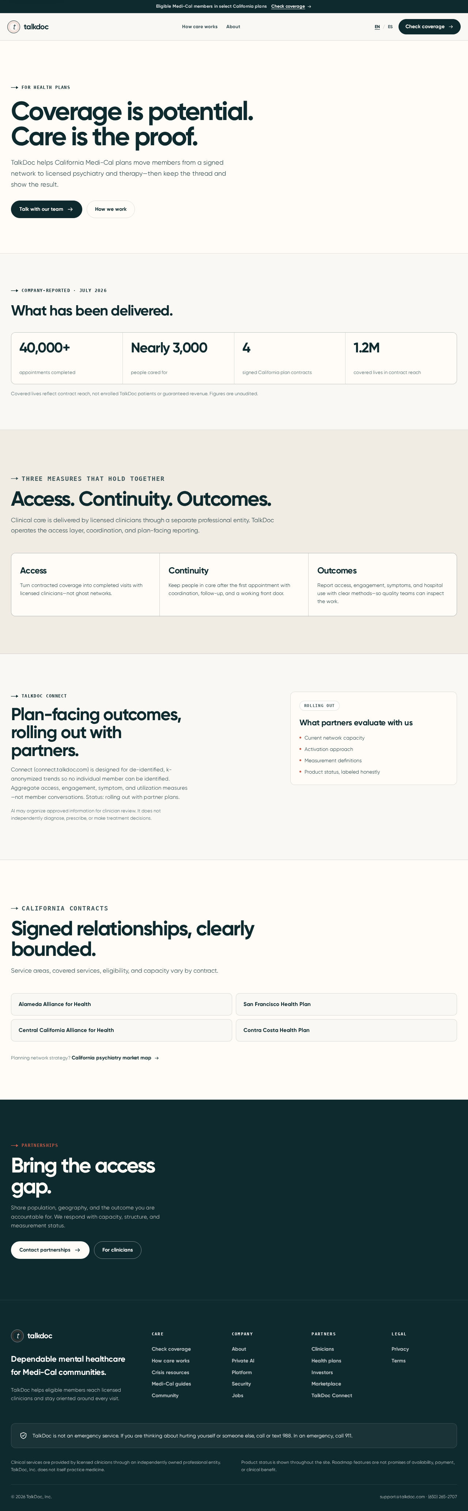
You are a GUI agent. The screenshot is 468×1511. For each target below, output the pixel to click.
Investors (322, 1372)
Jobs (238, 1395)
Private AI (243, 1361)
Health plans (326, 1361)
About (233, 26)
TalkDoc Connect (332, 1395)
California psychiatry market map (111, 1058)
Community (165, 1395)
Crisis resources (170, 1372)
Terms (399, 1361)
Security (241, 1384)
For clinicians (117, 1250)
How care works (200, 26)
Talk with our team (41, 209)
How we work (111, 209)
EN (377, 26)
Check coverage (288, 6)
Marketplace (326, 1384)
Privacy (400, 1349)
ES (390, 26)
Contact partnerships (45, 1250)
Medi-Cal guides (171, 1384)
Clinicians (323, 1349)
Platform (242, 1372)
